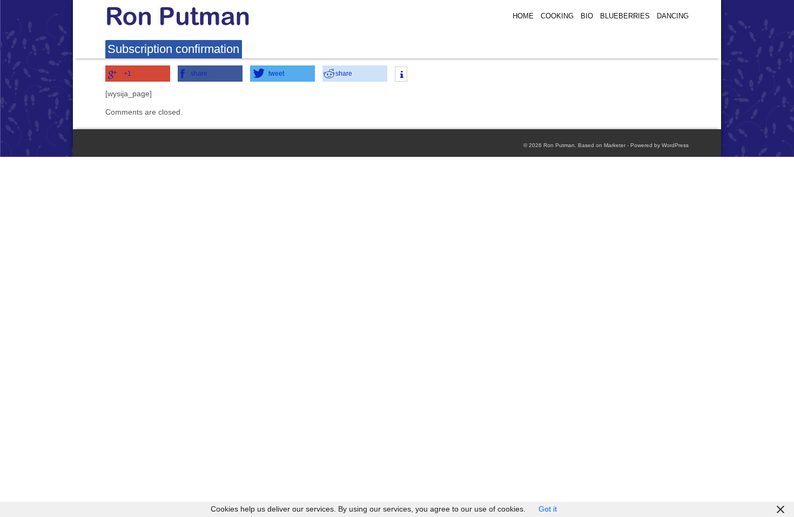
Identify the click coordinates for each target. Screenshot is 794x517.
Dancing (673, 16)
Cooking (557, 16)
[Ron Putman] (199, 16)
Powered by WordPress (659, 145)
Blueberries (625, 16)
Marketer (614, 145)
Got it (548, 509)
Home (523, 16)
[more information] (401, 75)
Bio (587, 16)
